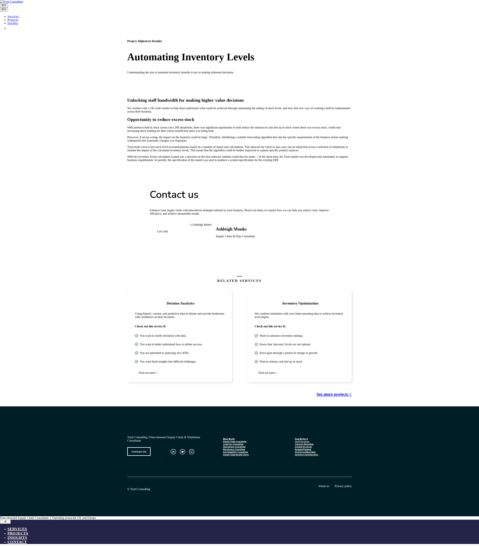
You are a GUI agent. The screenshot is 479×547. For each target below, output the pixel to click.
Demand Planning (303, 449)
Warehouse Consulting (234, 449)
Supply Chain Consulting (234, 441)
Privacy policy (343, 486)
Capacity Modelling (304, 444)
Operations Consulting (234, 447)
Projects (12, 19)
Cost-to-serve (302, 441)
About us (323, 486)
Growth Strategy (303, 447)
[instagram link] (173, 451)
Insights (12, 23)
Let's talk (162, 231)
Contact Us (139, 451)
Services (13, 16)
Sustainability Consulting (235, 452)
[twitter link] (182, 451)
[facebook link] (191, 451)
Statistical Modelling (305, 452)
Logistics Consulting (233, 444)
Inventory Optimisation (306, 454)
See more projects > (334, 394)
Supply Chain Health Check (236, 454)
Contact (17, 28)
